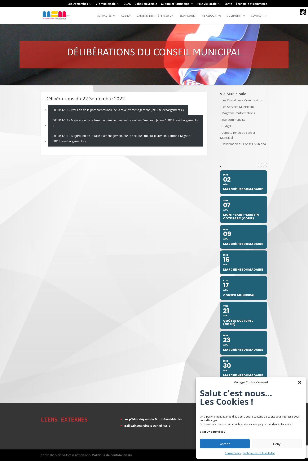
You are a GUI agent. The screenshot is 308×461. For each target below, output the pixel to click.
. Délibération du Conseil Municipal (243, 144)
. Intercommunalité (233, 120)
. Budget (225, 126)
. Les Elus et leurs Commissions (241, 100)
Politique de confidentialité (259, 453)
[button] (300, 382)
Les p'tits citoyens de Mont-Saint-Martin (152, 419)
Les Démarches (78, 3)
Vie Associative (211, 15)
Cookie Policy (233, 453)
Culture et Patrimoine (175, 3)
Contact (257, 15)
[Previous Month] (260, 165)
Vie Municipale (106, 3)
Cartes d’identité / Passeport (156, 15)
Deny (277, 444)
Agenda (126, 15)
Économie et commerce (251, 3)
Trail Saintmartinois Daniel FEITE (146, 426)
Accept (225, 444)
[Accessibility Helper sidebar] (303, 12)
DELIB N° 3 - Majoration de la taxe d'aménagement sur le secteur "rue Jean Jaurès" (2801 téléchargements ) (125, 123)
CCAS (127, 3)
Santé (228, 3)
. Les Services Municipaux (237, 107)
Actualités (104, 15)
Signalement (188, 15)
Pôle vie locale (207, 3)
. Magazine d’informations (237, 113)
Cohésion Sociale (146, 3)
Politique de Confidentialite (112, 455)
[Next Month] (265, 165)
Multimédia (233, 15)
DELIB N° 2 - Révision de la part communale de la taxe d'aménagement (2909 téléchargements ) (118, 110)
